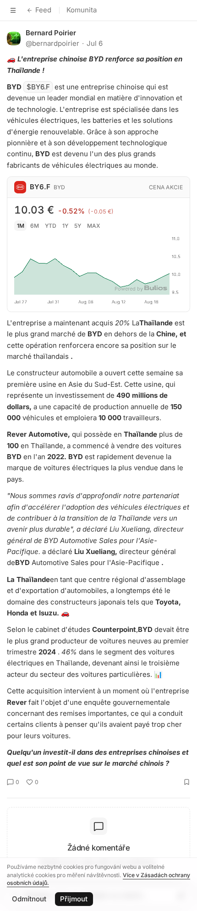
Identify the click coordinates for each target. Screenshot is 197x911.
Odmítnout (29, 899)
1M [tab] (20, 225)
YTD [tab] (50, 225)
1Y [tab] (65, 225)
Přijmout (74, 899)
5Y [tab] (77, 225)
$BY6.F (38, 86)
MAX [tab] (93, 225)
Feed (43, 9)
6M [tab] (34, 225)
